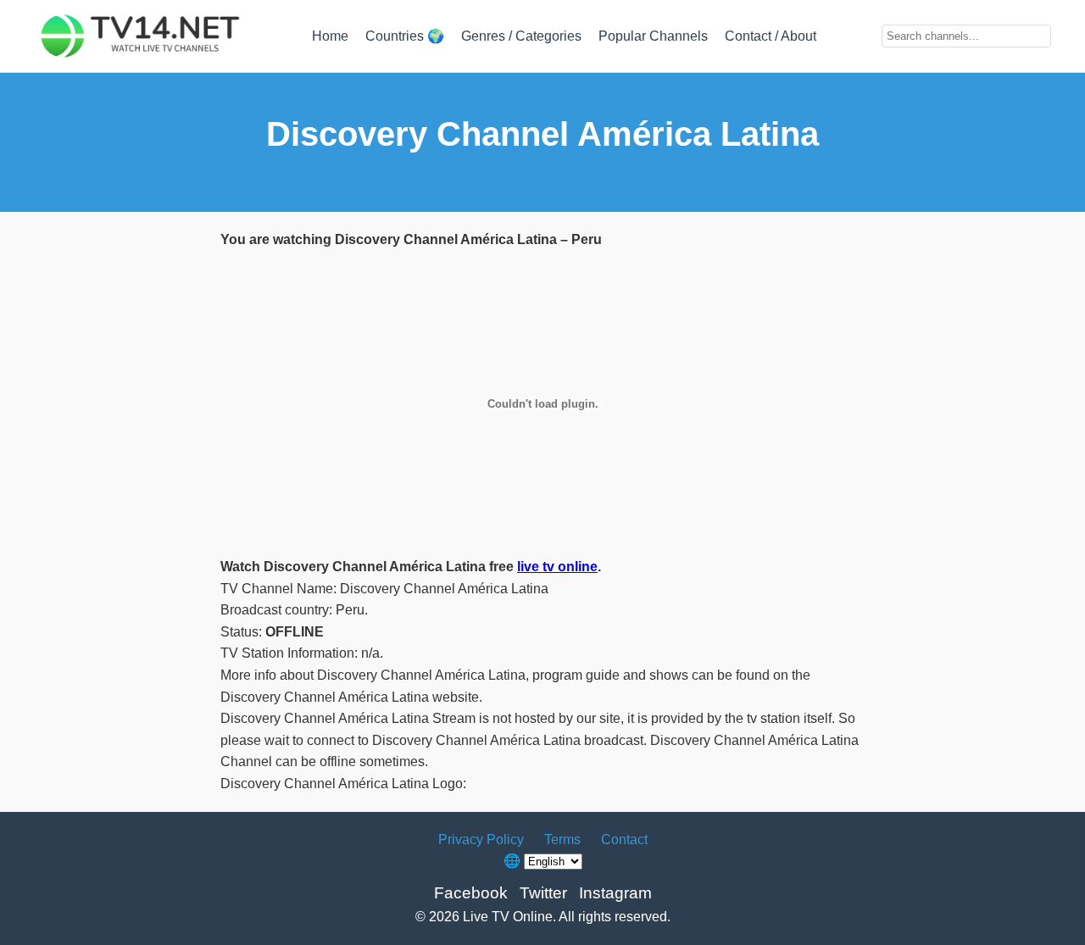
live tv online (557, 566)
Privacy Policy (481, 839)
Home (330, 36)
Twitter (543, 893)
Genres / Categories (521, 36)
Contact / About (770, 36)
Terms (562, 839)
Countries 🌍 (404, 36)
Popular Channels (653, 36)
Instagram (615, 893)
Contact (624, 839)
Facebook (471, 893)
